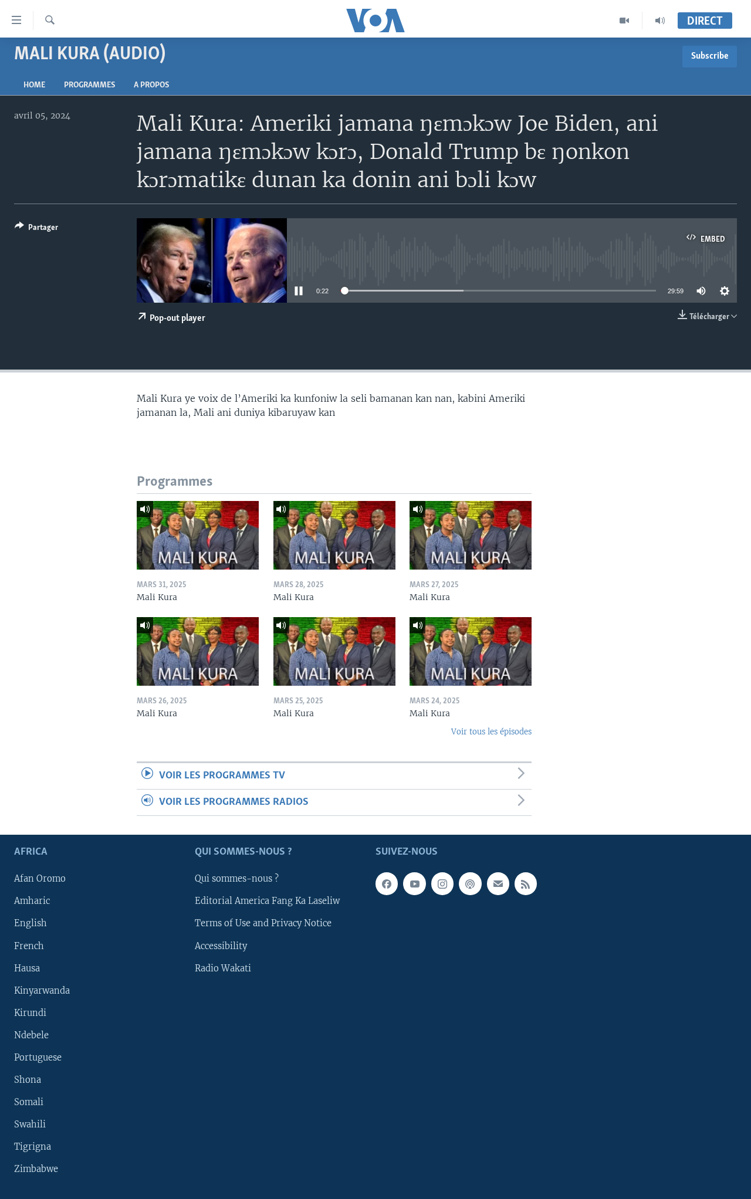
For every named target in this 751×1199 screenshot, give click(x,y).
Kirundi (30, 1013)
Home (34, 85)
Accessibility (221, 946)
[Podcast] (470, 884)
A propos (151, 85)
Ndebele (31, 1035)
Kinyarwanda (42, 990)
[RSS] (526, 884)
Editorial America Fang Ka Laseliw (267, 901)
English (30, 924)
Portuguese (38, 1057)
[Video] (624, 20)
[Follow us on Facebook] (387, 884)
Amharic (32, 901)
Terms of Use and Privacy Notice (263, 924)
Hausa (27, 968)
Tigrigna (32, 1147)
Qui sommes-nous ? (237, 879)
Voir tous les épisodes (491, 732)
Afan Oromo (40, 879)
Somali (28, 1102)
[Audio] (660, 20)
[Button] (36, 229)
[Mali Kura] (198, 535)
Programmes (89, 85)
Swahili (30, 1124)
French (29, 946)
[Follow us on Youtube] (414, 884)
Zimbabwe (36, 1169)
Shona (27, 1080)
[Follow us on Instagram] (442, 884)
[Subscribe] (498, 884)
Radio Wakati (223, 968)
